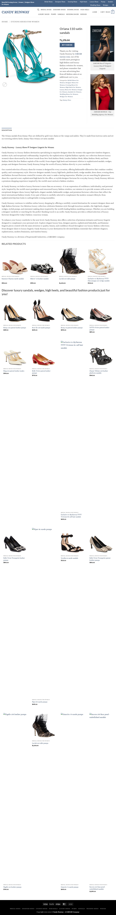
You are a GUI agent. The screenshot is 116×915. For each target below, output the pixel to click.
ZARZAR (69, 912)
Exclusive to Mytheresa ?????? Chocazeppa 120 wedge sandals (99, 280)
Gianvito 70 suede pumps (69, 887)
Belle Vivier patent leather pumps (41, 372)
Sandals (110, 2)
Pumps (103, 2)
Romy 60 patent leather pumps (72, 328)
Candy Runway (15, 12)
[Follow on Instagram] (113, 5)
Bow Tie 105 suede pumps (41, 328)
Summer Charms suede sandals (13, 279)
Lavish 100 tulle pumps (67, 279)
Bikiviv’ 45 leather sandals (39, 279)
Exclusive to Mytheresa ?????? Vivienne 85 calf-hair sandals (71, 516)
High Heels (83, 2)
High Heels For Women (73, 87)
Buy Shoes (67, 45)
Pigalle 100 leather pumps (12, 887)
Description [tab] (7, 130)
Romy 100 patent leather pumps (14, 328)
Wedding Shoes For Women (69, 94)
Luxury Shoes (94, 2)
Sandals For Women (74, 92)
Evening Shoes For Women (25, 21)
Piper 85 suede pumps (39, 702)
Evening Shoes (72, 2)
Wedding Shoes (95, 5)
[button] (38, 9)
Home (5, 21)
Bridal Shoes (49, 2)
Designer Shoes (60, 2)
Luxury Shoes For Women (68, 89)
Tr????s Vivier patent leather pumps (99, 329)
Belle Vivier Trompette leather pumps (14, 559)
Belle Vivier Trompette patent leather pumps (99, 559)
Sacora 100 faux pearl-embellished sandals (97, 888)
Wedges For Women (66, 96)
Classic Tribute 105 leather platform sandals (98, 372)
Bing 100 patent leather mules (13, 371)
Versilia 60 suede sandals (69, 558)
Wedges (105, 5)
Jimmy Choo (67, 100)
